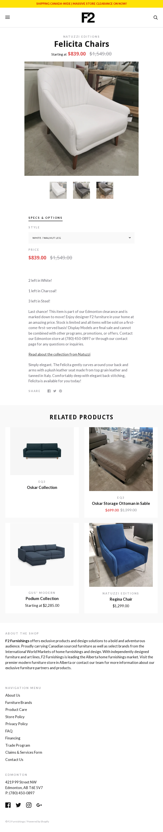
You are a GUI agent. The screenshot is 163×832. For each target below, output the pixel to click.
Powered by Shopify (38, 821)
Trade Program (17, 745)
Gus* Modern (42, 592)
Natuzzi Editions (81, 36)
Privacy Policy (16, 724)
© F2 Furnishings (15, 821)
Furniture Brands (18, 702)
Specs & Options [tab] (45, 217)
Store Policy (15, 717)
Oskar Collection (42, 487)
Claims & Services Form (23, 752)
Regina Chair (121, 599)
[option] (81, 119)
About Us (12, 695)
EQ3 (42, 481)
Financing (12, 738)
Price (33, 249)
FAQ (9, 731)
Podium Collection (42, 598)
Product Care (16, 709)
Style (34, 227)
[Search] (155, 17)
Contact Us (14, 759)
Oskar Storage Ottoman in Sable (121, 503)
